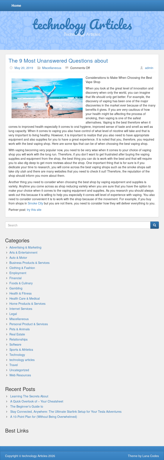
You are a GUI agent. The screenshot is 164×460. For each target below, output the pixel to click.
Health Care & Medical (24, 298)
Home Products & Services (27, 303)
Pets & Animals (19, 329)
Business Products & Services (29, 262)
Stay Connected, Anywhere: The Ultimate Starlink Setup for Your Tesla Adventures (66, 411)
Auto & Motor (18, 257)
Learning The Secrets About (29, 396)
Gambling (15, 288)
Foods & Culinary (21, 283)
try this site (34, 209)
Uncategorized (19, 370)
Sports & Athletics (21, 349)
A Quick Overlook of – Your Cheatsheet (36, 401)
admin (149, 68)
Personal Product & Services (28, 324)
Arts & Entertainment (23, 252)
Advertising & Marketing (25, 247)
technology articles (22, 360)
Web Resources (20, 375)
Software (15, 344)
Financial (15, 278)
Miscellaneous (51, 68)
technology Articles (82, 24)
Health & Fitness (20, 293)
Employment (17, 273)
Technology (17, 354)
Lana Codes (150, 456)
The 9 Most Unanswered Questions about (58, 60)
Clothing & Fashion (22, 268)
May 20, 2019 (24, 68)
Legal (13, 314)
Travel (13, 365)
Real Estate (17, 334)
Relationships (18, 339)
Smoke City (35, 203)
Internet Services (20, 308)
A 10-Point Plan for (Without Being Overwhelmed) (43, 416)
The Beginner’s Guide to (26, 406)
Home (16, 5)
